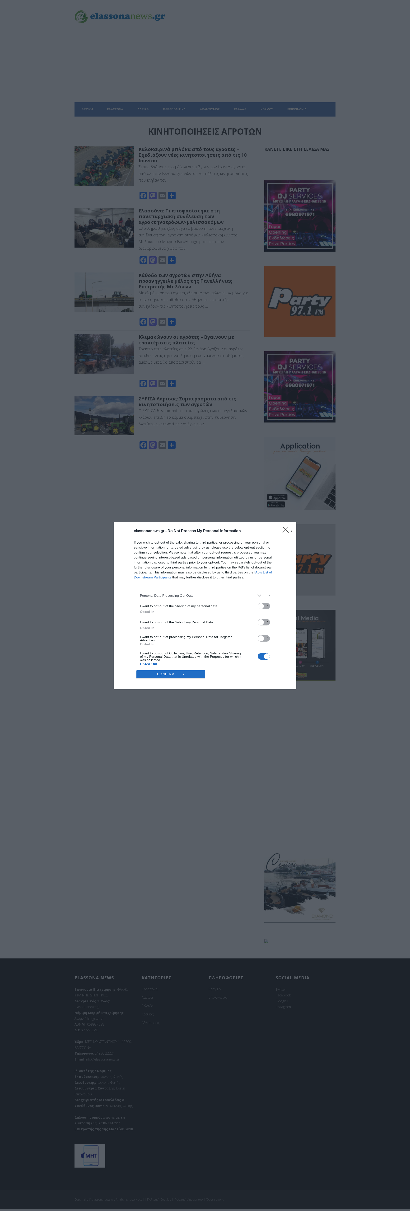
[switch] (264, 606)
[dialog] (205, 605)
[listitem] (205, 595)
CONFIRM (166, 674)
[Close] (287, 531)
